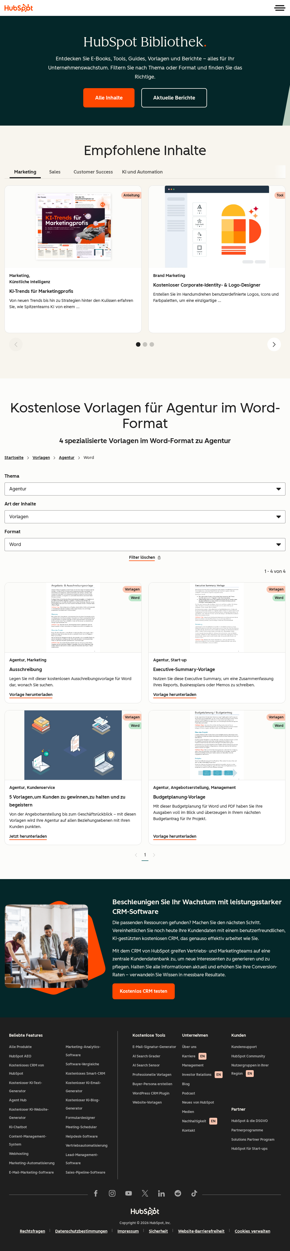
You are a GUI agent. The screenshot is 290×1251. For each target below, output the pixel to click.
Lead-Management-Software (82, 1159)
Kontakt (188, 1131)
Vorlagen (41, 457)
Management (193, 1065)
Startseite (14, 457)
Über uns (189, 1047)
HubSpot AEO (20, 1056)
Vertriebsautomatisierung (87, 1146)
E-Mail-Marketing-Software (31, 1172)
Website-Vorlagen (147, 1102)
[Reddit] (178, 1195)
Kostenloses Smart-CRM (85, 1074)
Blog (186, 1084)
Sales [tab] (55, 172)
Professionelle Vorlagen (152, 1075)
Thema (12, 476)
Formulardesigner (80, 1118)
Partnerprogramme (247, 1130)
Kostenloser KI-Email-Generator (83, 1087)
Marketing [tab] (25, 172)
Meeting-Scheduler (81, 1127)
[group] (73, 259)
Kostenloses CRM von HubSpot (26, 1069)
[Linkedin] (161, 1195)
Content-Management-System (27, 1140)
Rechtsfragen (32, 1231)
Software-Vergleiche (82, 1064)
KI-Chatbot (18, 1127)
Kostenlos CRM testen (143, 991)
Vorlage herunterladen (30, 694)
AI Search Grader (146, 1056)
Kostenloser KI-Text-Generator (25, 1087)
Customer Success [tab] (93, 172)
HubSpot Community (248, 1056)
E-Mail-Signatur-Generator (154, 1047)
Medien (188, 1112)
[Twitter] (145, 1195)
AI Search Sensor (146, 1065)
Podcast (188, 1093)
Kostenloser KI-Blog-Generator (83, 1104)
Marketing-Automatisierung (32, 1163)
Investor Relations (201, 1075)
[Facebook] (95, 1195)
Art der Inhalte (20, 504)
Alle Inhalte (109, 98)
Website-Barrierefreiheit (201, 1231)
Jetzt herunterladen (28, 836)
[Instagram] (112, 1195)
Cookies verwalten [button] (252, 1231)
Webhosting (19, 1154)
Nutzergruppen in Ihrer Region (250, 1069)
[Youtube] (128, 1195)
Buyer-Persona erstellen (152, 1084)
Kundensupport (244, 1047)
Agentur (66, 457)
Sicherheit (158, 1231)
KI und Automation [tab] (142, 172)
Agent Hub (18, 1100)
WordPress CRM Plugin (151, 1093)
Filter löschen (142, 557)
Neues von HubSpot (198, 1102)
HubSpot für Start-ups (249, 1149)
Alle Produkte (20, 1047)
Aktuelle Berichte (174, 98)
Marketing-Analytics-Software (83, 1051)
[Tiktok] (194, 1195)
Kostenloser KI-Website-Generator (29, 1114)
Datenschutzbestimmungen (81, 1231)
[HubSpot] (19, 8)
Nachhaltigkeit (199, 1121)
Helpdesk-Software (82, 1136)
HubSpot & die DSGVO (249, 1121)
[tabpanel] (145, 270)
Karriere (193, 1056)
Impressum (128, 1231)
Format (12, 531)
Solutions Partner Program (252, 1140)
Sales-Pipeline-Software (85, 1172)
